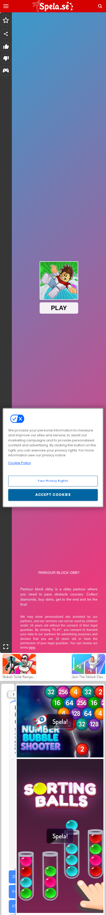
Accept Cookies (53, 494)
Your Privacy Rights (53, 481)
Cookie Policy (19, 462)
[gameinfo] (6, 71)
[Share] (6, 34)
